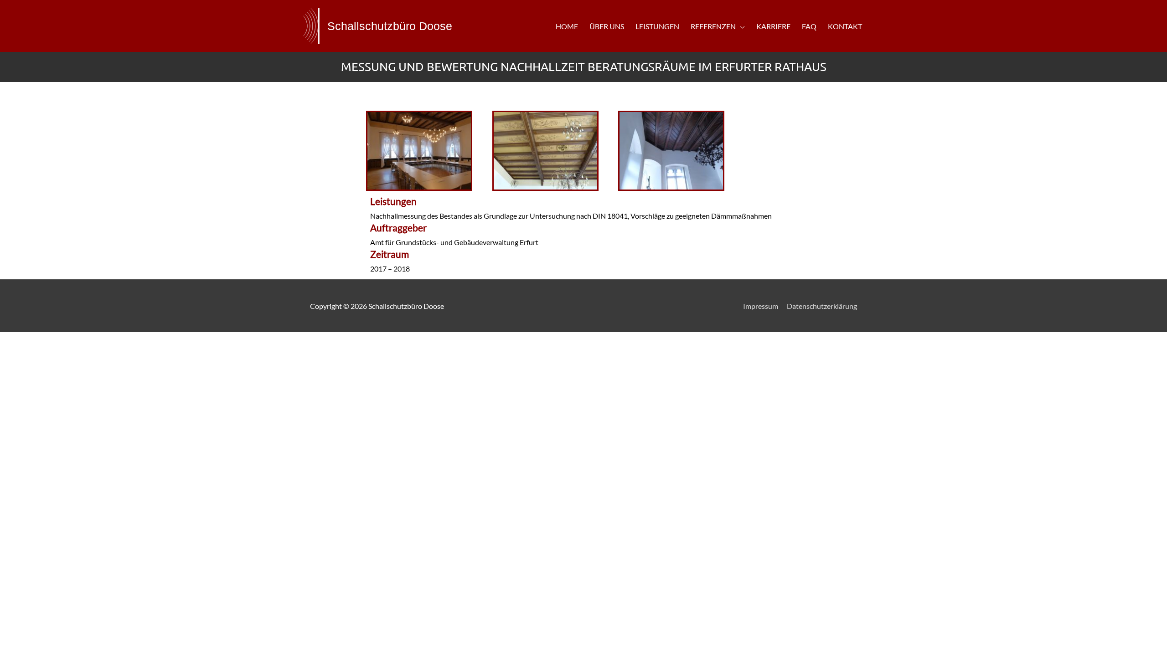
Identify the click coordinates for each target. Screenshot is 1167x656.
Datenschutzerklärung (822, 306)
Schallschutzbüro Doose (389, 26)
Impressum (760, 306)
